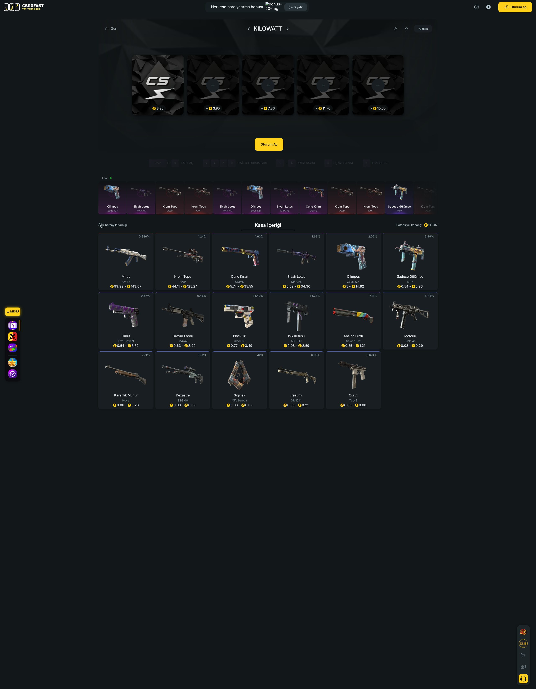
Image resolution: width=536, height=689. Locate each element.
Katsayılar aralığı (116, 225)
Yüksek (423, 28)
